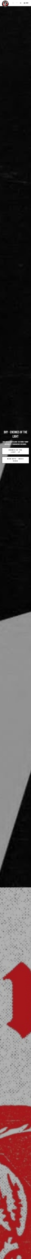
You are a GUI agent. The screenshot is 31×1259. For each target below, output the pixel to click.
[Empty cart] (13, 3)
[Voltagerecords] (5, 4)
